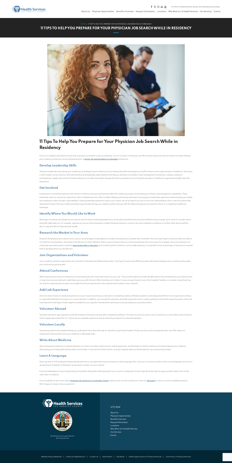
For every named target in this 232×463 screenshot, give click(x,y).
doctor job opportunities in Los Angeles (101, 159)
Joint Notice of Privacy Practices (178, 457)
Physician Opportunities (120, 416)
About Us (114, 412)
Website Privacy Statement (51, 457)
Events (113, 435)
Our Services (115, 432)
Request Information (119, 422)
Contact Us (93, 457)
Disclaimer (120, 457)
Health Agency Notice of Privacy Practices (145, 457)
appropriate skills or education (85, 245)
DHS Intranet (107, 457)
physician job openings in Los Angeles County (89, 380)
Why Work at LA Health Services (123, 429)
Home (83, 24)
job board (151, 380)
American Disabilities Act (75, 457)
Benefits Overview (118, 419)
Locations (114, 425)
